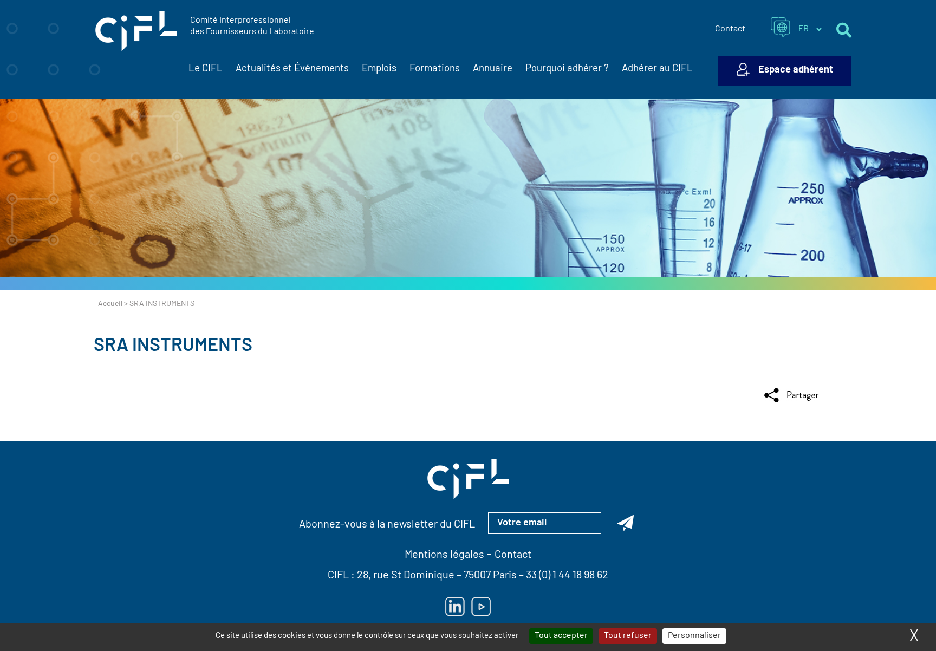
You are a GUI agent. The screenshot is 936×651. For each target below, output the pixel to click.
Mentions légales (444, 555)
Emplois (379, 69)
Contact (730, 29)
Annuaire (492, 69)
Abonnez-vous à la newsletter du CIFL (387, 524)
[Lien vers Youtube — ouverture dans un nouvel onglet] (481, 606)
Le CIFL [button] (205, 69)
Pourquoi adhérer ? (567, 69)
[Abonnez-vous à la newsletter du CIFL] (625, 523)
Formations (435, 69)
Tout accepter (561, 636)
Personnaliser (694, 636)
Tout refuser (628, 636)
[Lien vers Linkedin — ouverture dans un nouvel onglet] (455, 606)
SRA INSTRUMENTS (173, 346)
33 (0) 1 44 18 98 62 (567, 575)
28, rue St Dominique (405, 575)
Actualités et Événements (292, 69)
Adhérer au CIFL (657, 69)
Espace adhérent (795, 70)
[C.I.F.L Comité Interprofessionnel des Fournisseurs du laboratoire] (136, 31)
